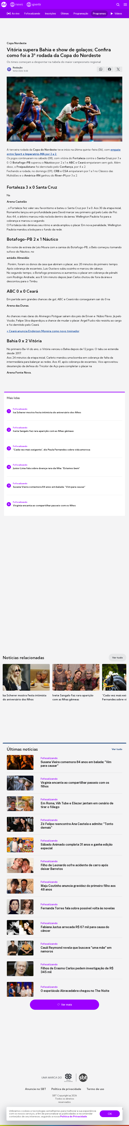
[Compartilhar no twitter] (118, 69)
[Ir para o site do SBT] (83, 1078)
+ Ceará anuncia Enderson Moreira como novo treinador (43, 331)
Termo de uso (95, 1089)
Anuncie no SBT (35, 1089)
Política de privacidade (66, 1089)
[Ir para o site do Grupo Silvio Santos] (59, 1078)
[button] (26, 686)
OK (110, 1113)
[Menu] (125, 4)
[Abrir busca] (118, 4)
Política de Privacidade (73, 1116)
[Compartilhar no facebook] (109, 69)
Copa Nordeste (17, 43)
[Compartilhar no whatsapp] (101, 69)
